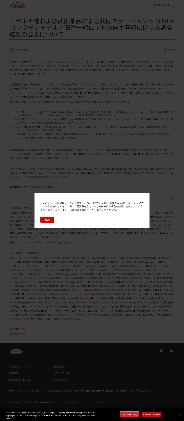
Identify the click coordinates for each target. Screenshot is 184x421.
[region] (92, 414)
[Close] (179, 414)
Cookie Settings (130, 414)
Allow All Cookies (151, 414)
